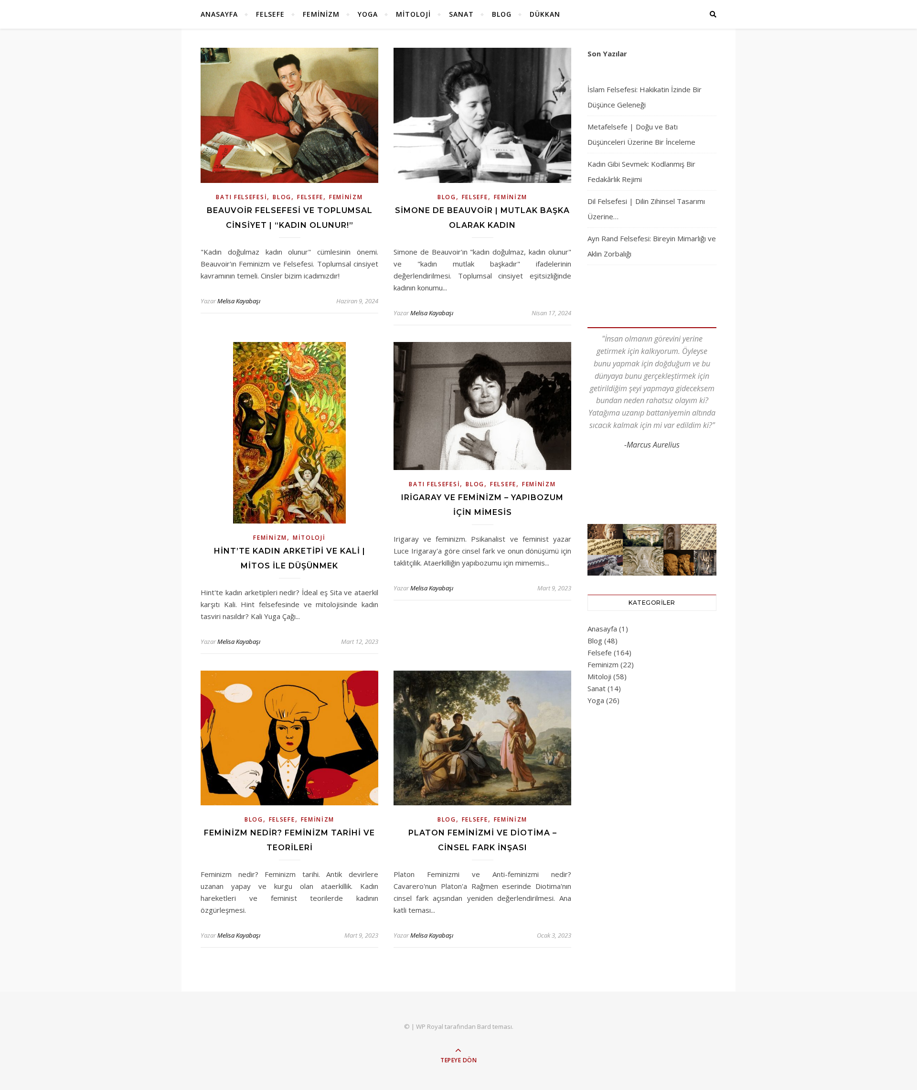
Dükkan (545, 14)
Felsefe (270, 14)
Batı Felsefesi (241, 197)
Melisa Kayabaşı (238, 301)
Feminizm (321, 14)
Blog (502, 14)
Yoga (368, 14)
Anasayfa (219, 14)
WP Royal (429, 1026)
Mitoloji (413, 14)
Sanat (461, 14)
